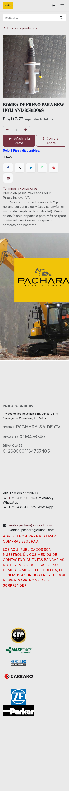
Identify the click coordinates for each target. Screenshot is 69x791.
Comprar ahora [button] (53, 141)
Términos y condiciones (20, 188)
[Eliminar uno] (7, 129)
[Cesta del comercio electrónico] (53, 5)
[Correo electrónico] (8, 178)
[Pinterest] (53, 167)
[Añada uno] (25, 129)
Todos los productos (22, 28)
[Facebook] (8, 167)
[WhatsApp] (42, 167)
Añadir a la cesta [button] (21, 141)
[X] (19, 167)
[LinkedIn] (30, 167)
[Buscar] (61, 17)
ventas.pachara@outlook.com (30, 525)
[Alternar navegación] (62, 5)
